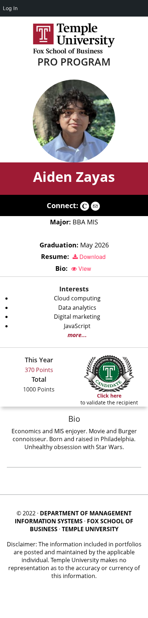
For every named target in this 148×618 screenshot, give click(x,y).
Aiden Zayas (74, 176)
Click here (109, 395)
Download (92, 256)
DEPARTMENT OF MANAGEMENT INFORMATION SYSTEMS (73, 517)
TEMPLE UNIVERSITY (90, 529)
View (84, 268)
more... (77, 335)
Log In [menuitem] (10, 8)
